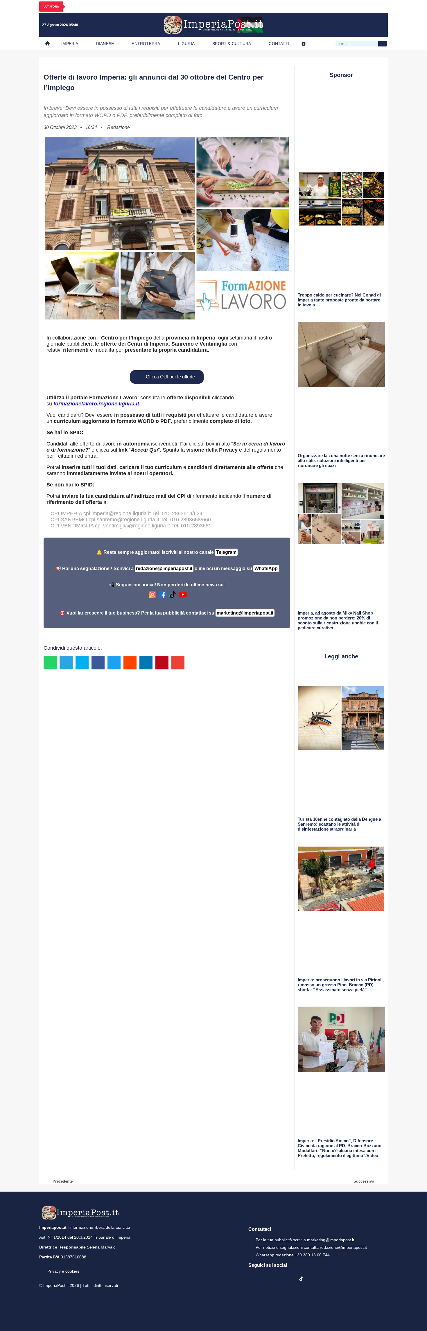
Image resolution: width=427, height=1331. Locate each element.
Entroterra (146, 43)
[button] (50, 662)
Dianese (105, 43)
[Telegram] (368, 25)
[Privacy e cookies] (41, 1267)
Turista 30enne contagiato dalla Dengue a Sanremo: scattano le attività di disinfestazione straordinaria (339, 824)
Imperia (69, 43)
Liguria (186, 43)
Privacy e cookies (63, 1271)
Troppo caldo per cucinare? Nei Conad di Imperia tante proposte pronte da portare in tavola (339, 299)
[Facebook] (332, 25)
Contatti (279, 43)
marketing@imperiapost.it (245, 612)
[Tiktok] (379, 25)
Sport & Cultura (231, 43)
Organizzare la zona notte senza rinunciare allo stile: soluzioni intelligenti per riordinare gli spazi (341, 460)
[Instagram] (344, 25)
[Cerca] (382, 43)
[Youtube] (356, 25)
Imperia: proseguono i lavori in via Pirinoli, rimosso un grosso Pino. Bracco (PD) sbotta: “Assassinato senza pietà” (341, 984)
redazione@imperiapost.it (164, 568)
